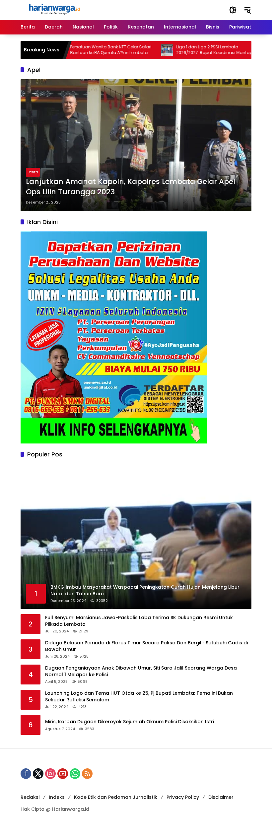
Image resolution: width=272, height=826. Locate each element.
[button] (233, 10)
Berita (33, 172)
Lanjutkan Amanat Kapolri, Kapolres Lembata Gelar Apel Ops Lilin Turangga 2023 (130, 187)
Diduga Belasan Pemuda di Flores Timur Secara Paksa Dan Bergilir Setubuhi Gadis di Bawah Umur (146, 646)
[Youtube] (62, 773)
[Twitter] (38, 773)
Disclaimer (221, 797)
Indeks (57, 797)
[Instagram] (50, 773)
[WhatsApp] (75, 773)
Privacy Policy (183, 797)
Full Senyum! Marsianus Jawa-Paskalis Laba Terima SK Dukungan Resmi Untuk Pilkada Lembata (139, 621)
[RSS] (87, 773)
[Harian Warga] (54, 9)
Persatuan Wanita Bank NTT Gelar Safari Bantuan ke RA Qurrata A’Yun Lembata (90, 49)
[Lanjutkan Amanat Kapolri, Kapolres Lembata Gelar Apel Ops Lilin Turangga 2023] (136, 145)
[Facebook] (26, 773)
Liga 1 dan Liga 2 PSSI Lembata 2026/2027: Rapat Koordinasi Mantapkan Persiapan (197, 50)
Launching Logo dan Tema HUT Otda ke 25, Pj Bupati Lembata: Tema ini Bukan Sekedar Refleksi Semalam (139, 696)
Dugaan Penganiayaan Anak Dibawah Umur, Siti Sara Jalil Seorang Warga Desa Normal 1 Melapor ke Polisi (141, 671)
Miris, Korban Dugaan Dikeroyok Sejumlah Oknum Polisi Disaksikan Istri (129, 722)
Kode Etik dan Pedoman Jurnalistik (115, 797)
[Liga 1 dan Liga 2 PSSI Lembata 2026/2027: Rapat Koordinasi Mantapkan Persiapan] (146, 50)
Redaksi (30, 797)
